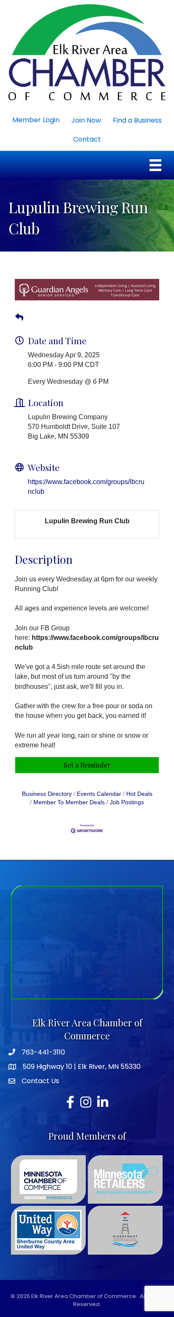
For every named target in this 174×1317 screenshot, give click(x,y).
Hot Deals (139, 790)
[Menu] (155, 165)
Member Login (36, 120)
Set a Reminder (87, 761)
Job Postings (127, 798)
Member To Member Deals (69, 798)
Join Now (86, 120)
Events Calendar (99, 790)
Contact (87, 139)
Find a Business (137, 120)
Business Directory (47, 790)
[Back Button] (19, 314)
